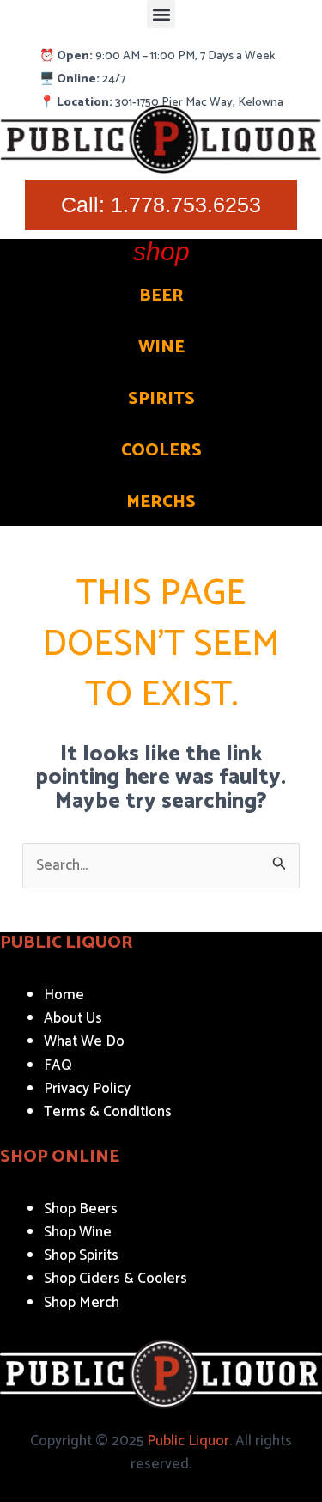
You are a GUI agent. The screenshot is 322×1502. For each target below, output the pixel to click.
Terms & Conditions (108, 1112)
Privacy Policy (87, 1089)
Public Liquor (188, 1441)
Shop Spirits (81, 1255)
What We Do (84, 1041)
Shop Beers (81, 1209)
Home (64, 995)
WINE (161, 347)
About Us (73, 1018)
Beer (161, 296)
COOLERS (161, 451)
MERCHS (161, 502)
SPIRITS (161, 399)
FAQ (58, 1065)
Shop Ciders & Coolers (115, 1279)
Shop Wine (78, 1232)
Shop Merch (81, 1303)
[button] (161, 14)
